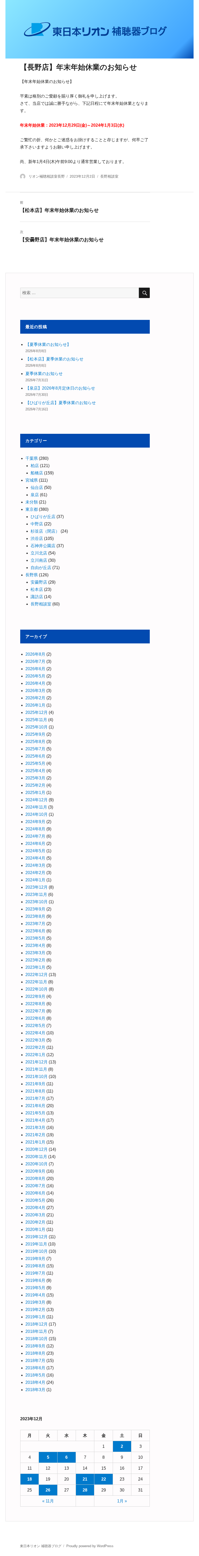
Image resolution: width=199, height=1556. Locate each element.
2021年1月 (35, 1142)
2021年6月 (35, 1105)
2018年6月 (35, 1368)
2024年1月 (35, 880)
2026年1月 (35, 705)
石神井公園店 (43, 546)
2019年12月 (36, 1237)
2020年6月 (35, 1193)
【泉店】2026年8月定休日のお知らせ (60, 388)
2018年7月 (35, 1360)
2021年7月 (35, 1098)
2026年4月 (35, 683)
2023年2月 (35, 960)
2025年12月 (36, 712)
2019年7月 (35, 1273)
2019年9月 (35, 1258)
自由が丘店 (41, 567)
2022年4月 (35, 1033)
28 (85, 1490)
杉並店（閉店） (45, 531)
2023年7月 (35, 923)
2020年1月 (35, 1229)
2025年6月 (35, 756)
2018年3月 (35, 1389)
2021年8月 (35, 1091)
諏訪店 (37, 597)
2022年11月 (36, 982)
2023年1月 (35, 967)
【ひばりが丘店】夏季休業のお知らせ (60, 403)
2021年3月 (35, 1127)
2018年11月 (36, 1331)
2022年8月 (35, 1004)
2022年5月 (35, 1025)
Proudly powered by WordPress (89, 1546)
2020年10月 (36, 1164)
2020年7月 (35, 1186)
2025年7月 (35, 749)
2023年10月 (36, 902)
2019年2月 (35, 1309)
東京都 (31, 509)
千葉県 (31, 458)
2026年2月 (35, 698)
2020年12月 (36, 1149)
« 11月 (48, 1501)
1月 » (122, 1501)
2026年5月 (35, 676)
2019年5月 (35, 1288)
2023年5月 (35, 938)
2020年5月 (35, 1200)
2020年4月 (35, 1207)
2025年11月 (36, 720)
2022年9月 (35, 996)
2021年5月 (35, 1113)
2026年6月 (35, 669)
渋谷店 (37, 538)
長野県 (31, 575)
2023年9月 (35, 909)
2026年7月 (35, 661)
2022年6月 (35, 1018)
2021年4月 (35, 1120)
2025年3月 (35, 778)
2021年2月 (35, 1135)
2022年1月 (35, 1055)
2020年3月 (35, 1215)
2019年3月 (35, 1302)
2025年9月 (35, 734)
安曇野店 (39, 582)
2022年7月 (35, 1011)
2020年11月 (36, 1156)
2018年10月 (36, 1339)
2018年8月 (35, 1353)
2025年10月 (36, 727)
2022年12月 (36, 974)
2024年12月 (36, 800)
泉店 (35, 495)
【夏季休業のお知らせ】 (48, 344)
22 (103, 1479)
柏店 (35, 465)
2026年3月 (35, 690)
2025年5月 (35, 763)
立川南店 (39, 560)
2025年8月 (35, 741)
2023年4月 (35, 945)
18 (29, 1479)
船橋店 (37, 473)
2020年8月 (35, 1178)
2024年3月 (35, 865)
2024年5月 (35, 851)
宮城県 (31, 480)
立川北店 (39, 553)
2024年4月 (35, 858)
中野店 (37, 524)
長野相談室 (109, 176)
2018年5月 (35, 1375)
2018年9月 (35, 1346)
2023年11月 (36, 894)
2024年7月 (35, 836)
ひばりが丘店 (43, 516)
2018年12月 (36, 1324)
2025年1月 (35, 792)
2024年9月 (35, 821)
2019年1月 (35, 1317)
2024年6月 (35, 843)
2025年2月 (35, 785)
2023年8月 (35, 916)
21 (85, 1479)
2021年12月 (36, 1062)
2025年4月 (35, 771)
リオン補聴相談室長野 (47, 176)
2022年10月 (36, 989)
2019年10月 (36, 1251)
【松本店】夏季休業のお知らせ (54, 359)
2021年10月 (36, 1076)
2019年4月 (35, 1295)
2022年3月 (35, 1040)
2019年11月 (36, 1244)
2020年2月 (35, 1222)
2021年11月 (36, 1069)
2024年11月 (36, 807)
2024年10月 (36, 814)
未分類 (31, 502)
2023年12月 (36, 887)
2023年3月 (35, 953)
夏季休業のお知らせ (44, 373)
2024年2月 (35, 872)
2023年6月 (35, 931)
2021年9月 (35, 1084)
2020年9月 (35, 1171)
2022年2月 (35, 1047)
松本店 (37, 589)
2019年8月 (35, 1266)
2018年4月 (35, 1382)
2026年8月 (35, 654)
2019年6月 (35, 1280)
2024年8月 (35, 829)
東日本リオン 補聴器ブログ (40, 1546)
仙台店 (37, 487)
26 (48, 1490)
